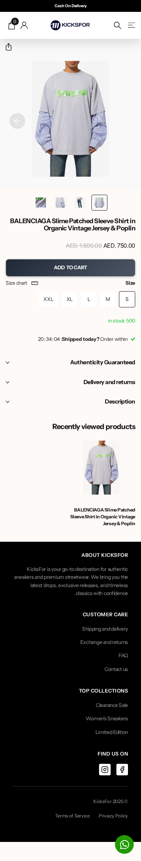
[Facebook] (122, 769)
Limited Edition (111, 732)
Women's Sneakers (107, 718)
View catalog (131, 25)
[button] (5, 46)
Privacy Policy (113, 816)
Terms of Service (72, 816)
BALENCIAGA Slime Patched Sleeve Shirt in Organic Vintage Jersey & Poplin (102, 516)
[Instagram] (105, 769)
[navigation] (99, 203)
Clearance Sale (112, 705)
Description (120, 401)
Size (70, 283)
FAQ (123, 655)
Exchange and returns (104, 642)
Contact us (116, 669)
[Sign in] (24, 25)
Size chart (16, 283)
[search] (117, 25)
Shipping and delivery (105, 629)
